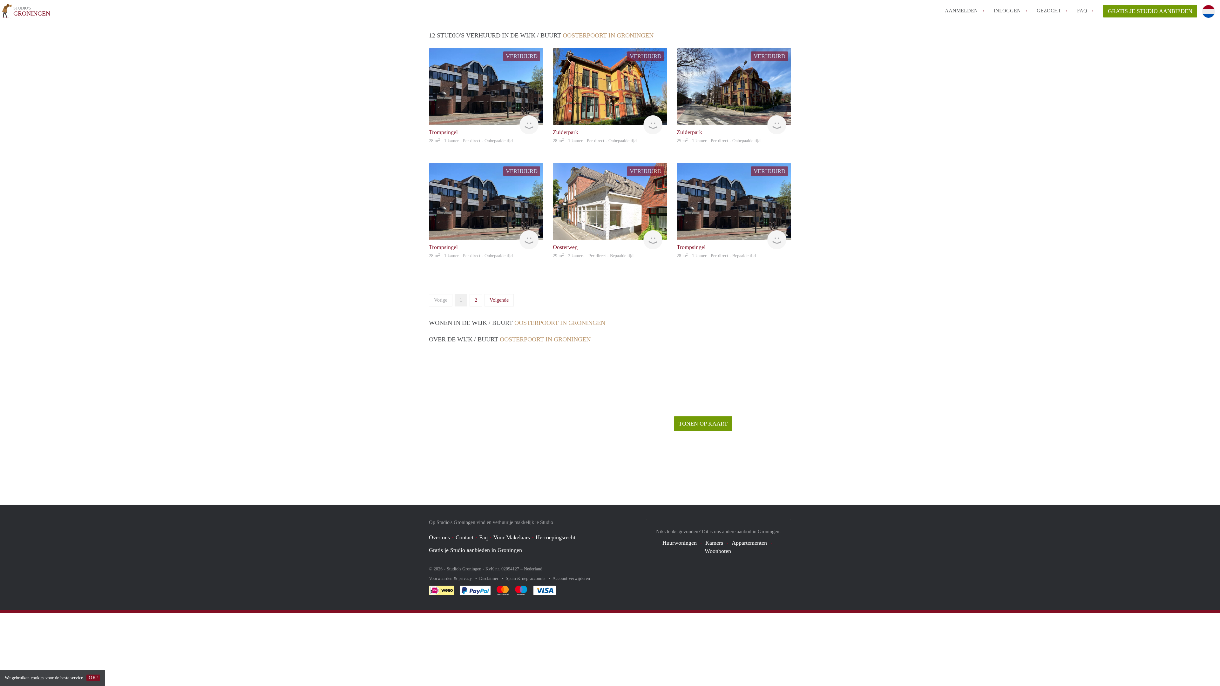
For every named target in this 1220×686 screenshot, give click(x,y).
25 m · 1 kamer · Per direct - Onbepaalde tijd (719, 140)
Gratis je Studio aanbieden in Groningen (475, 550)
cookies (37, 678)
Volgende (499, 300)
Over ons (439, 537)
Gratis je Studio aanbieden (1150, 11)
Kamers (714, 543)
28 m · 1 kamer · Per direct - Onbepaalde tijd (471, 140)
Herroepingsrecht (555, 537)
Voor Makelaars (511, 537)
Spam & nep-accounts (526, 578)
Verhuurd (522, 56)
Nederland (533, 569)
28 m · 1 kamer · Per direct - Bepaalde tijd (716, 255)
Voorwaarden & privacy (451, 578)
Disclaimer (489, 578)
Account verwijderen (571, 578)
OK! (93, 677)
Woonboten (718, 551)
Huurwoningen (679, 543)
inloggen (1007, 10)
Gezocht (1049, 10)
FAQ (1082, 10)
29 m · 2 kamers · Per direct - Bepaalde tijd (593, 255)
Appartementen (749, 543)
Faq (483, 537)
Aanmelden (961, 10)
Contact (464, 537)
